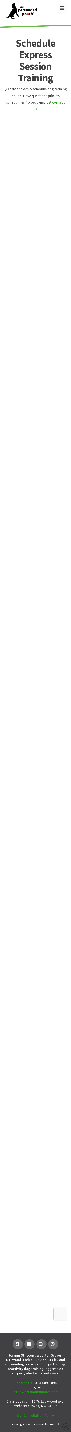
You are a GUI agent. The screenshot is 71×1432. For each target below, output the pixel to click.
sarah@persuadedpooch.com (36, 1392)
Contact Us (23, 1383)
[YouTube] (41, 1344)
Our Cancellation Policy (35, 1415)
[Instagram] (53, 1344)
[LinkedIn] (29, 1344)
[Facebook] (18, 1344)
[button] (62, 8)
